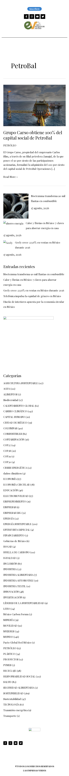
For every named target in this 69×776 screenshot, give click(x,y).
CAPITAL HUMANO (14, 417)
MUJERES (8, 631)
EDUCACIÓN (10, 490)
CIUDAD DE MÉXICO (15, 422)
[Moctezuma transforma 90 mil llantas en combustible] (15, 206)
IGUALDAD (9, 558)
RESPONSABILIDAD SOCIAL (19, 676)
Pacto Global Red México (17, 642)
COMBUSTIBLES (12, 433)
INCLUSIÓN (10, 563)
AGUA (6, 388)
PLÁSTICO (9, 654)
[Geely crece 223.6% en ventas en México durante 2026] (8, 242)
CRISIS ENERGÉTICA (15, 467)
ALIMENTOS (10, 394)
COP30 (7, 462)
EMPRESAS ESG (12, 512)
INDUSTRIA (10, 569)
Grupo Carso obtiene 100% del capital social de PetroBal (32, 135)
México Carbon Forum (15, 614)
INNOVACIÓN (11, 591)
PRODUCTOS (10, 659)
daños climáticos (12, 473)
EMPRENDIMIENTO (14, 501)
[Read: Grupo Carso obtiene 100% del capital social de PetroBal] (34, 105)
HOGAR (7, 546)
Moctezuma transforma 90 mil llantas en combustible (33, 274)
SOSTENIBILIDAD (13, 693)
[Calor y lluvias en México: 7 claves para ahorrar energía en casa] (13, 223)
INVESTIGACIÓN (12, 597)
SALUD (7, 682)
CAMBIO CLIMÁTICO (15, 411)
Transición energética (15, 710)
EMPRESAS (9, 507)
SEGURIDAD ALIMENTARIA (18, 687)
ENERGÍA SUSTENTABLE (17, 524)
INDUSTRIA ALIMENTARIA (18, 574)
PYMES (7, 665)
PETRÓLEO (9, 145)
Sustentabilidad (12, 699)
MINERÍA (8, 620)
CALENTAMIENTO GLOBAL (18, 405)
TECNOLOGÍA (11, 704)
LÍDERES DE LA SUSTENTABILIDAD (23, 603)
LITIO (6, 608)
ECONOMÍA (10, 479)
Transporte (9, 716)
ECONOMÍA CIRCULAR (16, 484)
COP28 (7, 450)
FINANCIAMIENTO (13, 535)
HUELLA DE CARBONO (16, 552)
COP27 (7, 445)
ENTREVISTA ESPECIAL (16, 529)
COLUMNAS (10, 428)
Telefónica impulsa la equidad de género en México (32, 296)
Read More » (10, 176)
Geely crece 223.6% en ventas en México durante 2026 (33, 290)
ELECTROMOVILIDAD (15, 496)
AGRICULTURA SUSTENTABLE (20, 383)
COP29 (7, 456)
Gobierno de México (14, 541)
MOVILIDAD (10, 625)
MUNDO (8, 636)
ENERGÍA (8, 518)
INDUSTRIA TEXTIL (14, 586)
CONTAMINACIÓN (13, 439)
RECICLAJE (9, 670)
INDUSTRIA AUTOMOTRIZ (18, 580)
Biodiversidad (10, 400)
